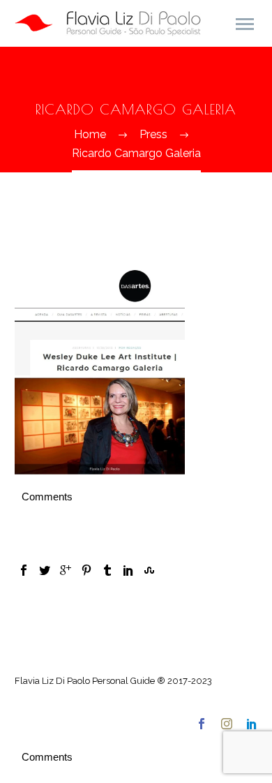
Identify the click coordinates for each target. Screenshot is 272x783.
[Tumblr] (107, 570)
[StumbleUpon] (149, 570)
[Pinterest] (86, 570)
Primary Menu (244, 24)
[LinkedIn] (128, 570)
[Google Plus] (65, 570)
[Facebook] (23, 570)
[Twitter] (44, 570)
